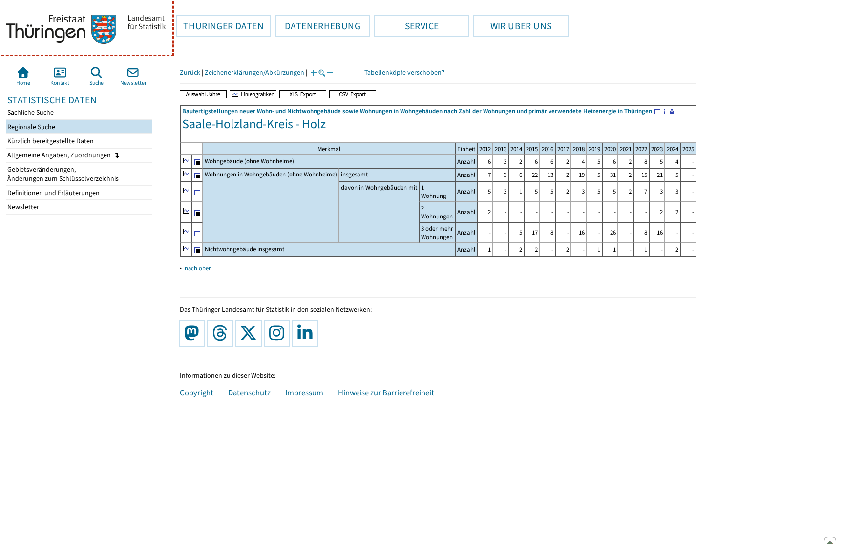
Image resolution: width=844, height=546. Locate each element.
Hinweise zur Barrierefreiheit (386, 392)
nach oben (198, 268)
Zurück (190, 72)
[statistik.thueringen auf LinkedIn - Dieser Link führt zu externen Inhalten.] (307, 333)
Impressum (304, 392)
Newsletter (22, 207)
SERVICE (406, 26)
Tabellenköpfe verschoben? (404, 72)
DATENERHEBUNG (317, 26)
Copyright (196, 392)
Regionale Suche (30, 126)
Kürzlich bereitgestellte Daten (50, 141)
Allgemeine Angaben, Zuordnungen (60, 155)
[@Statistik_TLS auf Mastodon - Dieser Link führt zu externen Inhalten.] (194, 333)
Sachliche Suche (30, 112)
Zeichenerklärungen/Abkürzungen (254, 72)
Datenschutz (249, 392)
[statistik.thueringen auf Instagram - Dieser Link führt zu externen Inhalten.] (279, 333)
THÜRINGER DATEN (220, 26)
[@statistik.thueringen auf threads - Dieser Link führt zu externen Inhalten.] (222, 333)
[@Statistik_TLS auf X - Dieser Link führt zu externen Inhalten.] (250, 333)
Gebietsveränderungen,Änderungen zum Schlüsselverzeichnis (62, 174)
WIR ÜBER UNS (512, 26)
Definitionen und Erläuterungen (53, 192)
